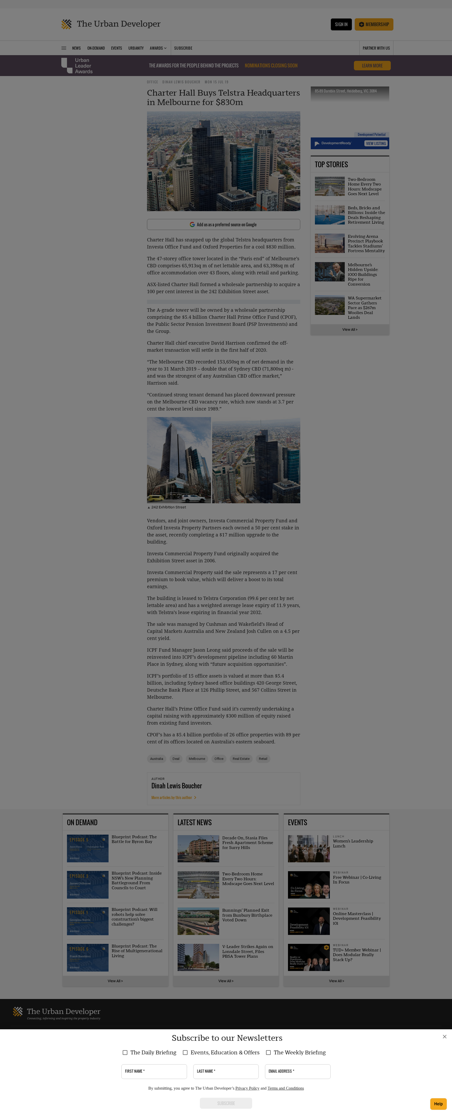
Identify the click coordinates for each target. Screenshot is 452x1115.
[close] (444, 1036)
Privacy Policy (247, 1088)
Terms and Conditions (286, 1088)
